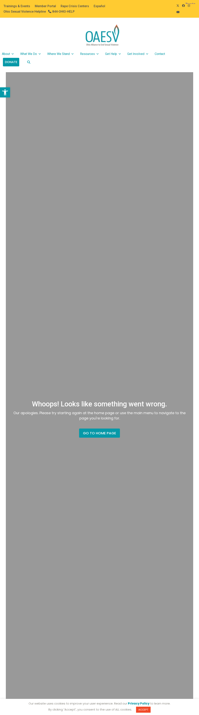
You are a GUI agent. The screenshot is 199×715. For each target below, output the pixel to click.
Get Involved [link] (135, 54)
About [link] (6, 54)
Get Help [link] (111, 54)
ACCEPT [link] (143, 710)
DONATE (11, 62)
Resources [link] (87, 54)
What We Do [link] (28, 54)
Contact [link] (160, 54)
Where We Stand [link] (58, 54)
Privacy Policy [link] (138, 703)
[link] (5, 92)
